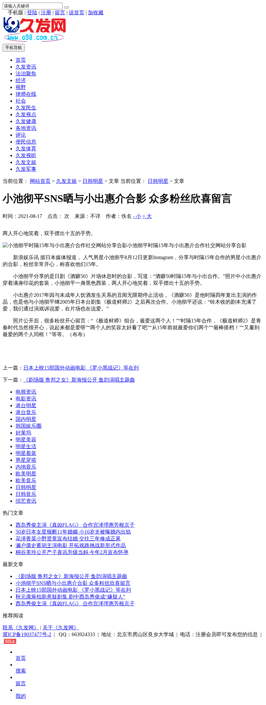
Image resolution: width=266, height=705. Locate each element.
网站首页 (40, 181)
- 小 (137, 216)
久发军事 (26, 169)
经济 (21, 80)
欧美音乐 (26, 480)
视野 (21, 87)
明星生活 (26, 446)
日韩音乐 (26, 494)
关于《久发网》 (60, 627)
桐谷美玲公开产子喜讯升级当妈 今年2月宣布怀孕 (72, 552)
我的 (21, 696)
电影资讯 (26, 398)
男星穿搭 (26, 460)
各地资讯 (26, 128)
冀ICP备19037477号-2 (27, 634)
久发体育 (26, 148)
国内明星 (26, 419)
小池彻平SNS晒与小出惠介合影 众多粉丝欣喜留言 (73, 583)
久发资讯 (26, 66)
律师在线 (26, 94)
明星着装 (26, 453)
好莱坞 (23, 432)
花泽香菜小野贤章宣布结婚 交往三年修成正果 (68, 538)
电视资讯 (26, 392)
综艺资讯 (26, 501)
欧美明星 (26, 473)
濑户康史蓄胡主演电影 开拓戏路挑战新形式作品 (71, 545)
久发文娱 (26, 162)
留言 (60, 12)
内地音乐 (26, 467)
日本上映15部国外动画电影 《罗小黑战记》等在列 (81, 368)
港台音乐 (26, 412)
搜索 (21, 671)
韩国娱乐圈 (29, 426)
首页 (21, 60)
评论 (21, 135)
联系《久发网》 (21, 627)
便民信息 (26, 142)
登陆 (32, 12)
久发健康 (26, 121)
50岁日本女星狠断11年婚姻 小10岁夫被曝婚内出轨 (73, 532)
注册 (46, 12)
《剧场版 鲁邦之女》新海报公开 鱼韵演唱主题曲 (79, 380)
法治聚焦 (26, 73)
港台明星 (26, 405)
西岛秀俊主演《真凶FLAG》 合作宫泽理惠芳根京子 (75, 525)
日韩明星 (92, 181)
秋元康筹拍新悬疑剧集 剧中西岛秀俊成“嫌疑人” (70, 596)
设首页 (76, 12)
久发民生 (26, 107)
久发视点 (26, 114)
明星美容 (26, 439)
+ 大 (147, 216)
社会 (21, 101)
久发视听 (26, 155)
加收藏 (95, 12)
